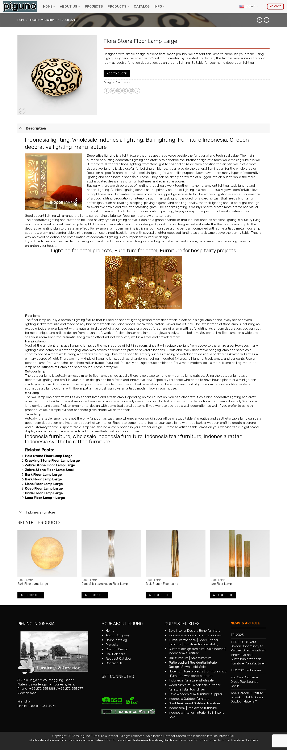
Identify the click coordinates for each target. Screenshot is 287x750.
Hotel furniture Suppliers (240, 740)
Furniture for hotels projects (200, 740)
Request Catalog (118, 658)
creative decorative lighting (76, 241)
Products (117, 6)
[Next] (269, 567)
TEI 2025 (237, 635)
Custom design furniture (187, 649)
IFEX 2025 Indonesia (246, 670)
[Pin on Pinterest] (125, 91)
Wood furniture (180, 685)
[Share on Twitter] (113, 91)
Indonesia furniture (47, 436)
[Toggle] (20, 127)
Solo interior (216, 649)
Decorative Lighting (43, 19)
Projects (94, 6)
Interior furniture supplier (113, 740)
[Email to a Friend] (119, 91)
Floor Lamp (68, 19)
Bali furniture (178, 658)
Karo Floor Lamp (221, 584)
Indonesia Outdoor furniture (189, 699)
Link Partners (115, 654)
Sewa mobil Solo (193, 667)
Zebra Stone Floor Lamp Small (49, 470)
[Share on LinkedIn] (131, 91)
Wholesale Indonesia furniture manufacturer (61, 740)
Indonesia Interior (181, 712)
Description (36, 128)
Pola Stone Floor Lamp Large (48, 456)
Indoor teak (177, 708)
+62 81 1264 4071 (42, 706)
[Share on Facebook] (106, 91)
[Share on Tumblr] (137, 91)
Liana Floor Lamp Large (44, 484)
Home (47, 6)
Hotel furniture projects (186, 671)
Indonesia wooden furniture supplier (195, 635)
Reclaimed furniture (202, 708)
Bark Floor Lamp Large (43, 475)
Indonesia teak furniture (173, 436)
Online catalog (116, 640)
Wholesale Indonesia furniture (107, 436)
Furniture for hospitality (201, 644)
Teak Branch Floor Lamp (162, 584)
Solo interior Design (183, 630)
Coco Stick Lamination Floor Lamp (105, 584)
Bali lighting (160, 139)
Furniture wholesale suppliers (191, 676)
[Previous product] (266, 20)
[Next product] (259, 20)
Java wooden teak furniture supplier (195, 694)
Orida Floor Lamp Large (44, 493)
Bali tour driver (194, 689)
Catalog (142, 6)
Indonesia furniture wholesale (191, 680)
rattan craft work (98, 333)
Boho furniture (209, 630)
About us (69, 6)
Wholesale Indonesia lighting (107, 139)
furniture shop (215, 671)
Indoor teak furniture (184, 653)
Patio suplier (178, 662)
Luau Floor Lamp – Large (45, 498)
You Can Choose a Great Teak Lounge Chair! (244, 681)
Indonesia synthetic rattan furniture (67, 441)
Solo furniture (201, 658)
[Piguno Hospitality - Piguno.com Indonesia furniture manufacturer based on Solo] (20, 6)
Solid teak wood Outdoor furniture (194, 703)
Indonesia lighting (47, 139)
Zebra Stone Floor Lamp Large (50, 465)
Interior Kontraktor (178, 736)
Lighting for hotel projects (81, 250)
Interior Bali (204, 712)
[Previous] (17, 567)
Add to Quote (117, 73)
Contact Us (114, 663)
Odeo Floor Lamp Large (44, 488)
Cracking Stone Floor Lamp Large (52, 460)
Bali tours (171, 740)
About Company (118, 635)
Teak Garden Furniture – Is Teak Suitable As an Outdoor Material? (248, 697)
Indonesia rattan (223, 436)
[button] (22, 111)
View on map (27, 693)
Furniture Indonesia (202, 139)
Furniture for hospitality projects (198, 250)
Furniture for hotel (135, 250)
